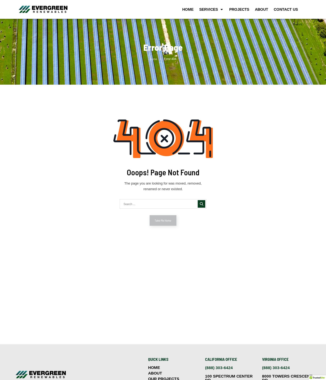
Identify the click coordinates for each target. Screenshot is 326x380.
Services (208, 9)
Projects (239, 9)
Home (188, 9)
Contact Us (286, 9)
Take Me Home (163, 220)
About (261, 9)
